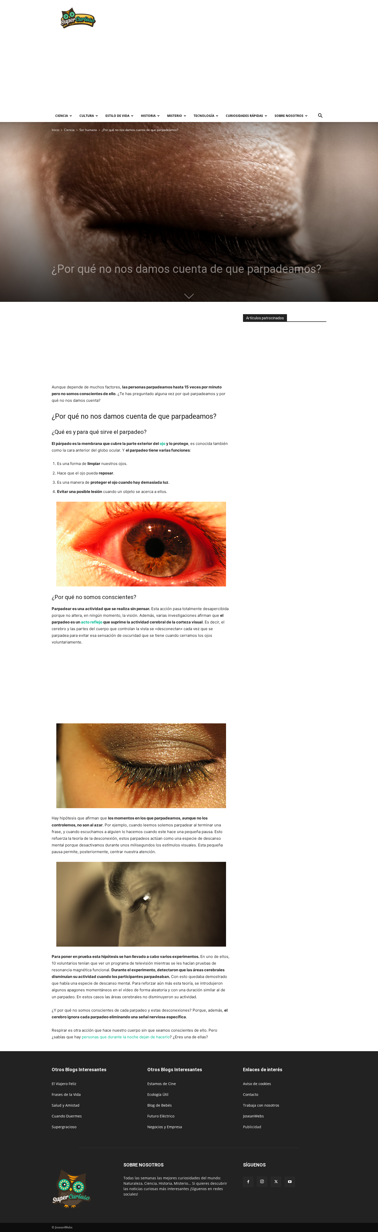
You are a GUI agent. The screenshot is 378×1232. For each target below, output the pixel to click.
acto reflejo (91, 622)
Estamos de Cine (161, 1083)
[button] (320, 116)
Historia (148, 116)
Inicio (55, 130)
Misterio (174, 116)
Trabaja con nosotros (261, 1105)
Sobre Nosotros (289, 116)
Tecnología (204, 116)
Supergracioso (64, 1126)
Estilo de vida (117, 116)
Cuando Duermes (67, 1116)
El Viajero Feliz (64, 1083)
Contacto (250, 1094)
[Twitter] (276, 1182)
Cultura (86, 116)
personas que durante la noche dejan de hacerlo (126, 1036)
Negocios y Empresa (164, 1126)
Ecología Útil (157, 1094)
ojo (163, 443)
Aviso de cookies (257, 1083)
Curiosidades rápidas (244, 116)
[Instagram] (262, 1182)
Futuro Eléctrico (160, 1116)
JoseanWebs (253, 1116)
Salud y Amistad (65, 1105)
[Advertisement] (232, 18)
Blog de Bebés (159, 1105)
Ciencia (61, 116)
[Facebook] (248, 1182)
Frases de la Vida (66, 1094)
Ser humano (88, 130)
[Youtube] (290, 1182)
